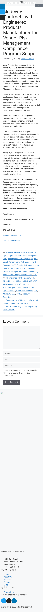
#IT (30, 281)
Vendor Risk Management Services (17, 275)
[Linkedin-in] (14, 600)
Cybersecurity (15, 256)
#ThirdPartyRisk (10, 287)
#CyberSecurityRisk (26, 278)
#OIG (35, 281)
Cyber (5, 256)
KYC (35, 259)
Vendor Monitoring (30, 272)
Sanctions (7, 265)
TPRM (5, 272)
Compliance (31, 252)
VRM (35, 275)
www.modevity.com (11, 241)
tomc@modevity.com (12, 235)
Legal (5, 262)
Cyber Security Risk (24, 291)
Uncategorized (15, 272)
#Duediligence (9, 281)
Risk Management (28, 262)
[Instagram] (2, 17)
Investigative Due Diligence (19, 259)
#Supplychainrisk (13, 252)
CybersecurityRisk (29, 256)
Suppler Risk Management (28, 265)
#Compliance (11, 278)
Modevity (7, 294)
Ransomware (14, 262)
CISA (23, 252)
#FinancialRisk (22, 281)
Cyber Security (9, 291)
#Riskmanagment (10, 284)
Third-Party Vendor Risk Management (19, 268)
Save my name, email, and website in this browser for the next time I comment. (21, 373)
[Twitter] (2, 11)
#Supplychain (24, 284)
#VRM (31, 287)
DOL (5, 259)
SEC (14, 265)
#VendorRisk (23, 287)
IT (32, 259)
